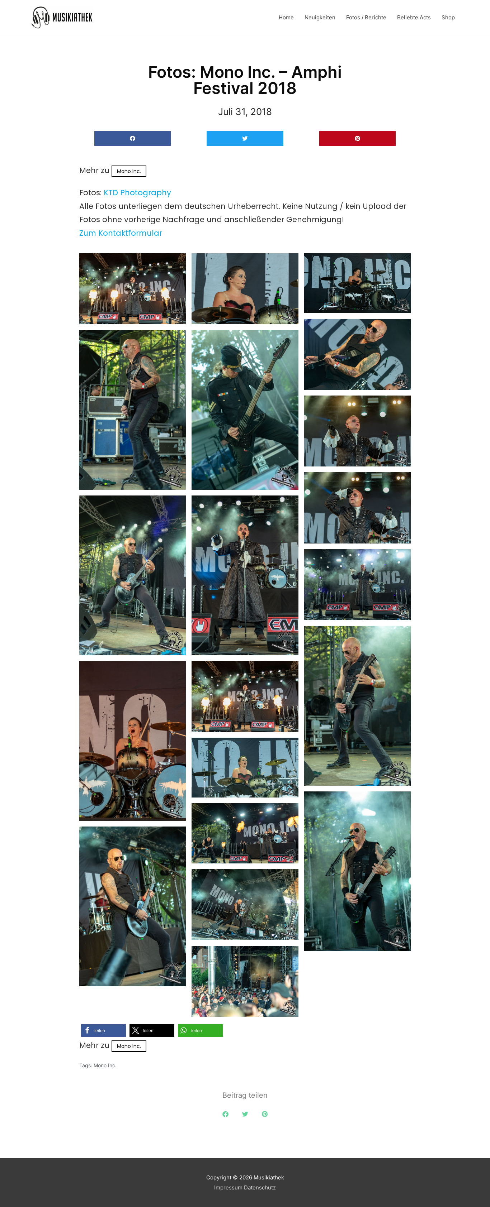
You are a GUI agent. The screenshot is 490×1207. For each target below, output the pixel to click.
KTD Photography (137, 192)
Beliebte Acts (414, 17)
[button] (132, 138)
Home (286, 17)
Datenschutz (260, 1187)
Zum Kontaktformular (120, 233)
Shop (448, 17)
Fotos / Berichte (366, 17)
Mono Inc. (129, 171)
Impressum (228, 1187)
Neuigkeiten (320, 17)
